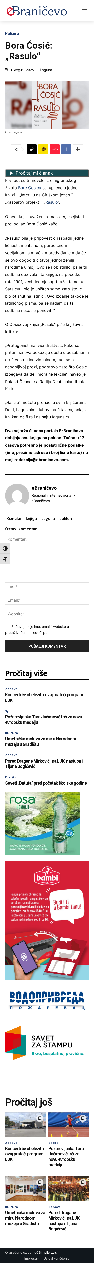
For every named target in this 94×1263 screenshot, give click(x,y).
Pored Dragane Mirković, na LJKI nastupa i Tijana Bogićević (64, 1220)
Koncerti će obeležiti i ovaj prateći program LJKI (24, 1154)
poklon (65, 518)
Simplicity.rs (48, 1252)
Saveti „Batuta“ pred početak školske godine (46, 783)
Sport (10, 711)
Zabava (11, 689)
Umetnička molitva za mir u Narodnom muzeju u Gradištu (25, 1218)
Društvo (12, 777)
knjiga (31, 518)
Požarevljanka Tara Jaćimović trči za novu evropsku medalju (66, 1156)
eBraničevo (44, 488)
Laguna (48, 518)
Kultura (12, 33)
